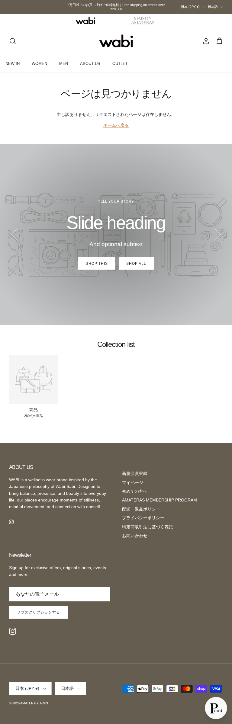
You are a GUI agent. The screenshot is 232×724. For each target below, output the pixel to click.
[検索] (12, 41)
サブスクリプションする (38, 612)
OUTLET (120, 63)
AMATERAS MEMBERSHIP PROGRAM (159, 500)
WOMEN (39, 63)
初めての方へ (134, 491)
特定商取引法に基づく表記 (147, 526)
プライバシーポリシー (143, 517)
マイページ (132, 482)
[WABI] (85, 20)
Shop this (97, 263)
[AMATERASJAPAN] (116, 41)
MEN (63, 63)
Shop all (136, 263)
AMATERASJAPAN (34, 703)
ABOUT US (90, 63)
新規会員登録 (134, 473)
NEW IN (12, 63)
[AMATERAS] (143, 20)
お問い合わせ (134, 535)
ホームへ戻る (116, 125)
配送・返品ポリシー (141, 509)
